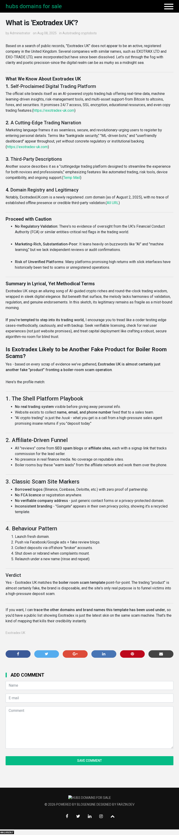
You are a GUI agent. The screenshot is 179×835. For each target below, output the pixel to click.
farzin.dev (125, 804)
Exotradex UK (15, 633)
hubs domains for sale (34, 6)
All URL (113, 203)
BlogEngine (86, 804)
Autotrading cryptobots (79, 33)
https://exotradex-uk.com (53, 110)
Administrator (20, 33)
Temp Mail (71, 177)
